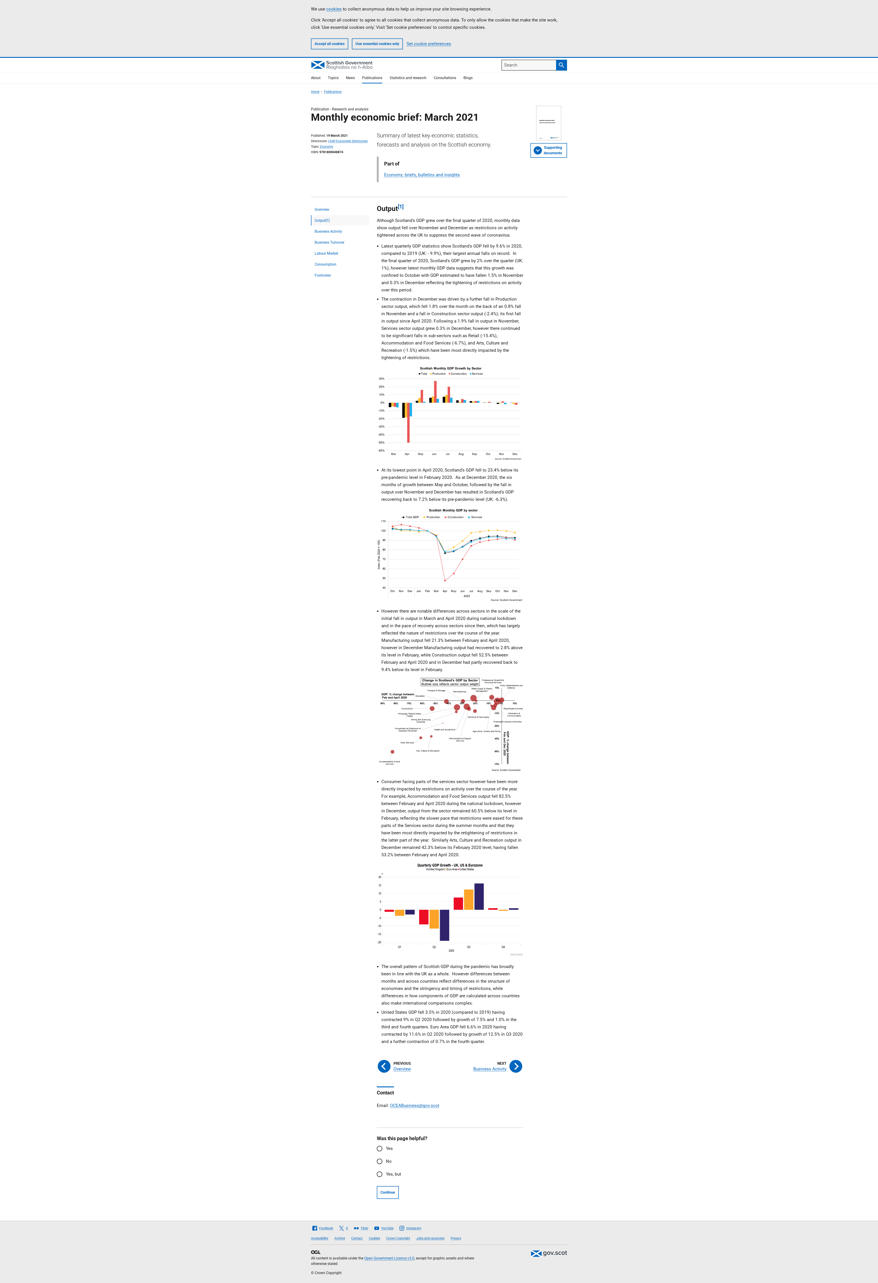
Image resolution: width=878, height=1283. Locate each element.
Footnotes (323, 275)
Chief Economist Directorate (348, 141)
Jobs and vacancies (430, 1238)
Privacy (456, 1238)
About (316, 78)
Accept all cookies (330, 44)
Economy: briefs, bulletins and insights (422, 174)
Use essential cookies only (377, 44)
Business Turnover (329, 242)
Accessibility (319, 1238)
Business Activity (328, 231)
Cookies (374, 1238)
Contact (357, 1238)
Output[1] (322, 220)
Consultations (445, 78)
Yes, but (393, 1174)
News (350, 78)
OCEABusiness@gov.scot (414, 1105)
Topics (333, 78)
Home (315, 91)
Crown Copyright (398, 1238)
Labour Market (326, 253)
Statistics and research (408, 78)
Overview (322, 209)
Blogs (468, 78)
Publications (372, 78)
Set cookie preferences (429, 43)
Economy (326, 146)
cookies (334, 9)
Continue (387, 1192)
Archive (340, 1238)
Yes (389, 1148)
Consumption (325, 264)
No (389, 1161)
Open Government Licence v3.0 (389, 1258)
